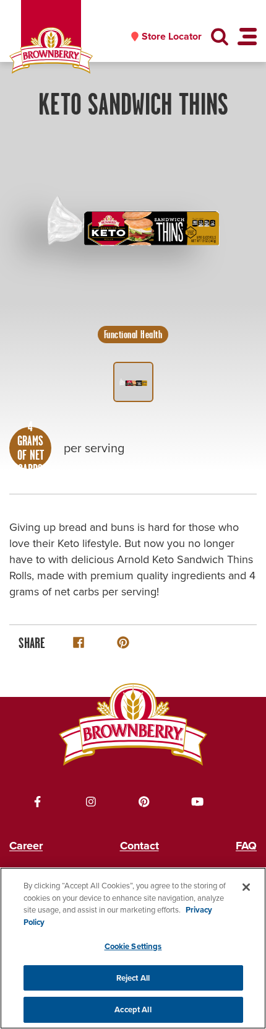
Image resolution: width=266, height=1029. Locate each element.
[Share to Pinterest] (123, 642)
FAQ (246, 846)
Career (26, 846)
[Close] (246, 887)
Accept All (132, 1009)
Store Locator (172, 37)
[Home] (51, 50)
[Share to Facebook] (78, 642)
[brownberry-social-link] (38, 801)
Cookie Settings (133, 946)
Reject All (133, 978)
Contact (139, 846)
